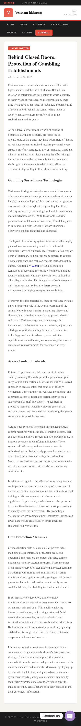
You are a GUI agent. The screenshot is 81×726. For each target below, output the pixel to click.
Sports (12, 32)
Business (39, 24)
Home (10, 24)
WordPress (40, 720)
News (23, 24)
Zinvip (36, 265)
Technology (59, 24)
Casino (27, 32)
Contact (44, 32)
